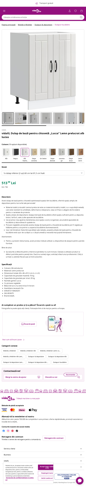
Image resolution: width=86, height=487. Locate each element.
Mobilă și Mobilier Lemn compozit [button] (51, 351)
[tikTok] (17, 431)
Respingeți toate (47, 473)
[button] (6, 155)
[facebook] (4, 431)
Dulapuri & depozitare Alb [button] (57, 356)
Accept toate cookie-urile (47, 467)
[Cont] (69, 11)
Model (4, 167)
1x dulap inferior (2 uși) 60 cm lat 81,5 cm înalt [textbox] (24, 173)
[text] (9, 183)
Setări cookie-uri (47, 478)
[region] (28, 473)
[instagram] (8, 431)
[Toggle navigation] (4, 10)
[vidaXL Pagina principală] (37, 10)
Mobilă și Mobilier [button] (9, 351)
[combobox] (43, 17)
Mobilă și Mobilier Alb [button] (28, 351)
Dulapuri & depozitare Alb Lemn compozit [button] (39, 362)
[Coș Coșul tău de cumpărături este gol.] (82, 11)
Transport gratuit (46, 3)
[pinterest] (12, 431)
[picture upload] (55, 324)
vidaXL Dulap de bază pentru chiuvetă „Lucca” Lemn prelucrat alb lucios (43, 135)
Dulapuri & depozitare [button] (36, 356)
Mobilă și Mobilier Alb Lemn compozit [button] (14, 356)
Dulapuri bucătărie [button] (59, 362)
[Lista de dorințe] (75, 11)
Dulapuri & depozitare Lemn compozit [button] (14, 362)
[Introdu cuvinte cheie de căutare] (81, 17)
